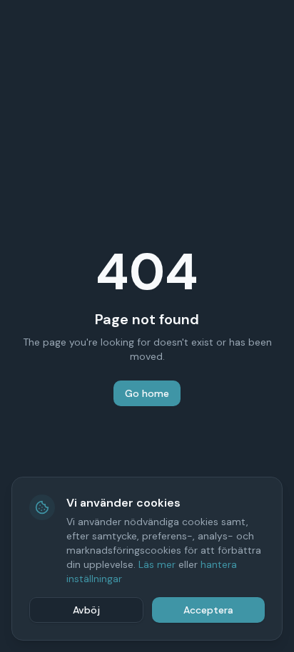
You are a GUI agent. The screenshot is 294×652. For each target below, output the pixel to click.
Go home (147, 393)
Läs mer (157, 564)
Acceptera (208, 610)
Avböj (86, 610)
